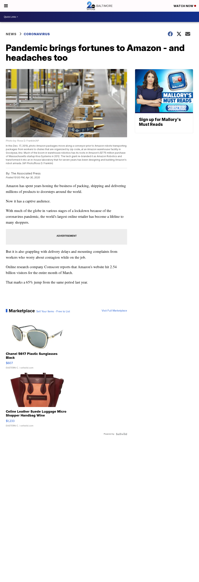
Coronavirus (37, 34)
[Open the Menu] (6, 6)
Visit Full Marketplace (114, 310)
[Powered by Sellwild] (121, 434)
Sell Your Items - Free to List (53, 311)
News (11, 34)
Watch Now (184, 6)
